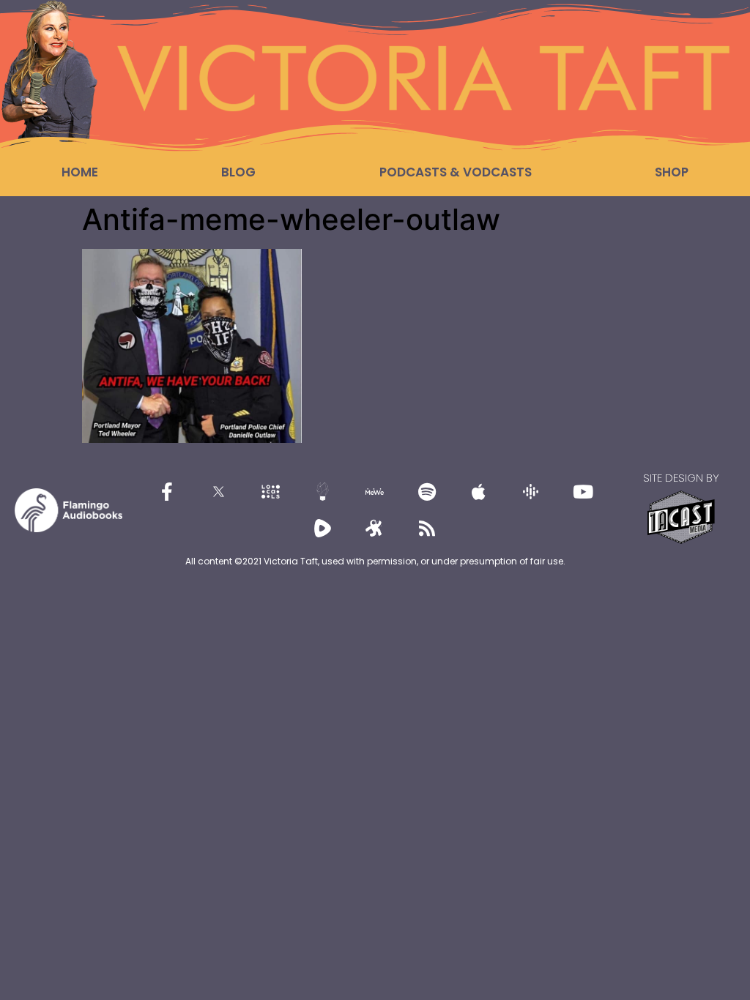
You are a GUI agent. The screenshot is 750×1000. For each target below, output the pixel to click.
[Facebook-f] (167, 492)
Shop (671, 172)
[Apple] (479, 492)
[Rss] (427, 528)
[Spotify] (427, 492)
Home (80, 172)
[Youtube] (583, 492)
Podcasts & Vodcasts (455, 172)
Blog (238, 172)
